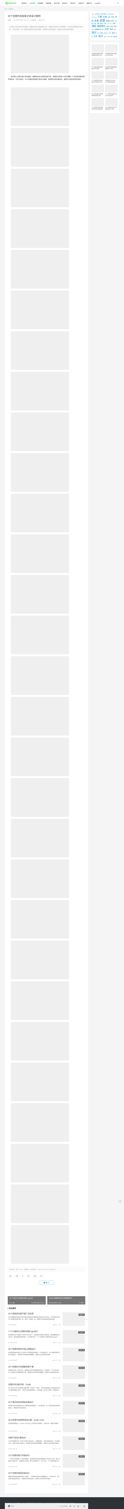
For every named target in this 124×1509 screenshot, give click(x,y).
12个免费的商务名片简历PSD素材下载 (97, 81)
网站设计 (106, 33)
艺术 (95, 36)
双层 (17, 1276)
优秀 (112, 17)
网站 (101, 33)
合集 (98, 23)
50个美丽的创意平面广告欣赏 (21, 1313)
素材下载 (56, 3)
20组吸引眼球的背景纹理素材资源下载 (97, 54)
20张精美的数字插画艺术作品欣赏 (111, 54)
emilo (9, 20)
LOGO (97, 14)
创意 (10, 1276)
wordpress (94, 17)
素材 (99, 33)
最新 (107, 26)
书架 (109, 17)
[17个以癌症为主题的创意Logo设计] (74, 1337)
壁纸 (101, 23)
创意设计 (65, 3)
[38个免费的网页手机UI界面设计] (74, 1354)
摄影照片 (101, 25)
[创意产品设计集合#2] (74, 1443)
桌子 (93, 29)
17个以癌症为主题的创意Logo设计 (23, 1331)
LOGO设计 (103, 14)
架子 (28, 1276)
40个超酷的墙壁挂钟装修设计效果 (97, 67)
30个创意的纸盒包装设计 (19, 1473)
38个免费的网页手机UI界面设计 (22, 1349)
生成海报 (64, 1506)
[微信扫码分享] (70, 1506)
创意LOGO (110, 20)
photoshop (110, 14)
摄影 (94, 26)
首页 (6, 9)
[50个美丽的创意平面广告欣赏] (74, 1319)
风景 (108, 36)
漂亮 (111, 29)
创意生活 (81, 3)
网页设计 (73, 3)
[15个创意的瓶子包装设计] (74, 1461)
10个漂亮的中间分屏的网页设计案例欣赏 (97, 108)
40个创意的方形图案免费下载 (21, 1366)
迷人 (105, 36)
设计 (41, 1276)
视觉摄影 (40, 3)
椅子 (102, 29)
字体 (104, 23)
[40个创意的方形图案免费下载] (74, 1372)
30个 (93, 14)
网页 (110, 33)
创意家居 (32, 3)
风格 (111, 36)
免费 (96, 20)
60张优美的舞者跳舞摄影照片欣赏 (111, 67)
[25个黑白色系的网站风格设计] (74, 1407)
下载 (99, 16)
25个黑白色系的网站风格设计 (21, 1402)
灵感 (115, 29)
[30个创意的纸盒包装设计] (74, 1478)
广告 (108, 23)
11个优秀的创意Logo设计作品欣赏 (111, 94)
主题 (105, 16)
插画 (114, 23)
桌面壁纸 (48, 3)
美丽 (113, 33)
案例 (35, 1276)
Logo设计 (97, 3)
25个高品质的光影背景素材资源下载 (97, 94)
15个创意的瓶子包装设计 (19, 1455)
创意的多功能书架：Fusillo (19, 1384)
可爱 (95, 23)
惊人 (111, 23)
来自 (111, 26)
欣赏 (107, 29)
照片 (94, 32)
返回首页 (24, 3)
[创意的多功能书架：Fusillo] (74, 1390)
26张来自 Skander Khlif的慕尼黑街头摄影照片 (111, 81)
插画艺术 (89, 3)
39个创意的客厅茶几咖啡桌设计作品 (111, 108)
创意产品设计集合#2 (17, 1437)
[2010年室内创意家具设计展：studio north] (74, 1425)
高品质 (115, 36)
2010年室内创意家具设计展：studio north (26, 1420)
